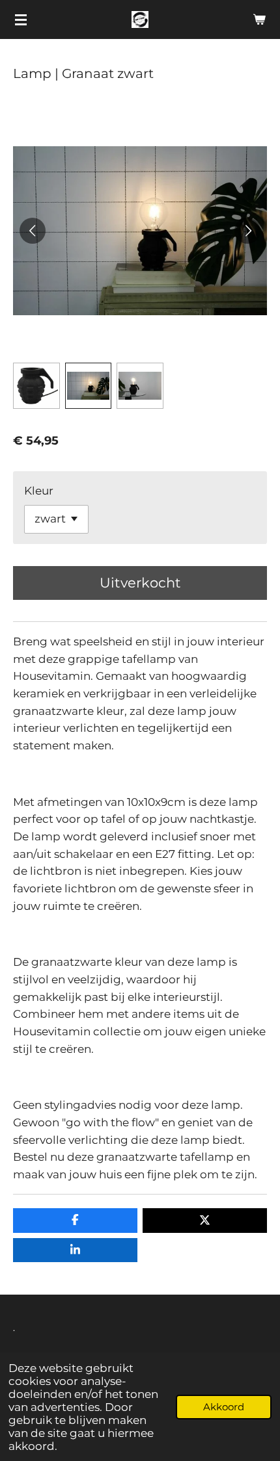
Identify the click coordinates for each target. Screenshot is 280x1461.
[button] (36, 386)
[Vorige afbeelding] (33, 231)
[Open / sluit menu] (21, 19)
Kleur (38, 490)
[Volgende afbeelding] (247, 231)
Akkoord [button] (223, 1407)
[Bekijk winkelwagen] (259, 19)
